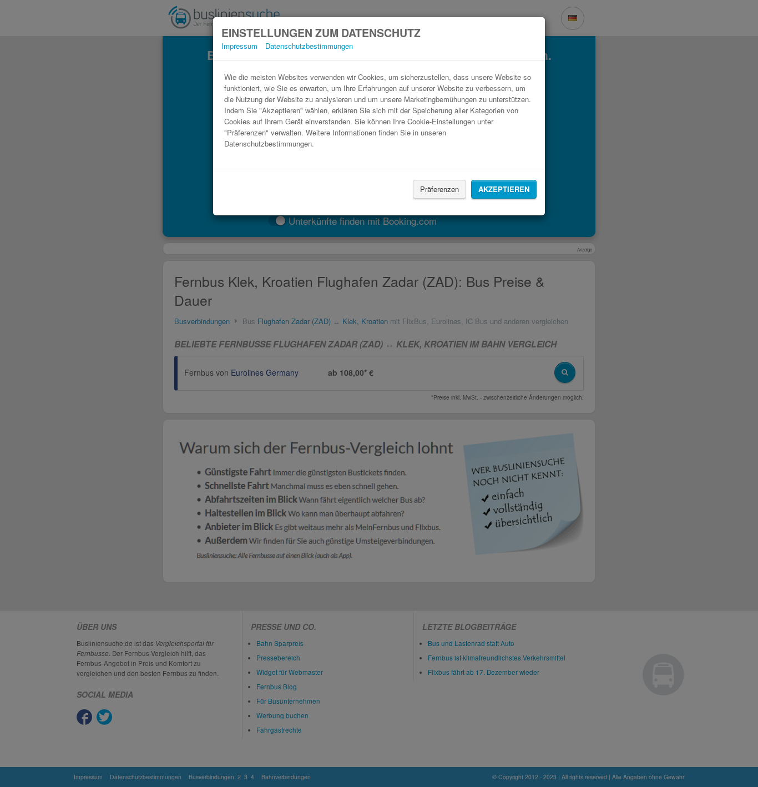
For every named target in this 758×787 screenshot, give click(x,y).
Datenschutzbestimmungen (309, 46)
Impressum (239, 46)
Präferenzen (439, 189)
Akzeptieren (503, 189)
